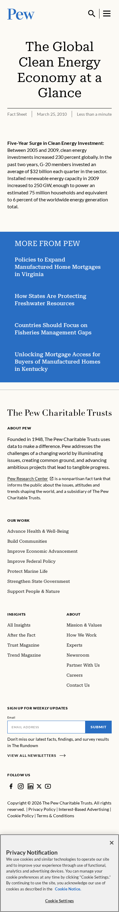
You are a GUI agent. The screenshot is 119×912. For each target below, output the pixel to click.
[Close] (111, 842)
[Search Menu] (92, 14)
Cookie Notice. (68, 888)
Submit (98, 727)
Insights (16, 614)
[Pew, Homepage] (21, 13)
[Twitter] (39, 786)
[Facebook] (11, 786)
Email (11, 717)
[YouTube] (48, 786)
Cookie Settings (59, 900)
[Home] (59, 412)
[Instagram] (20, 786)
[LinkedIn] (30, 786)
